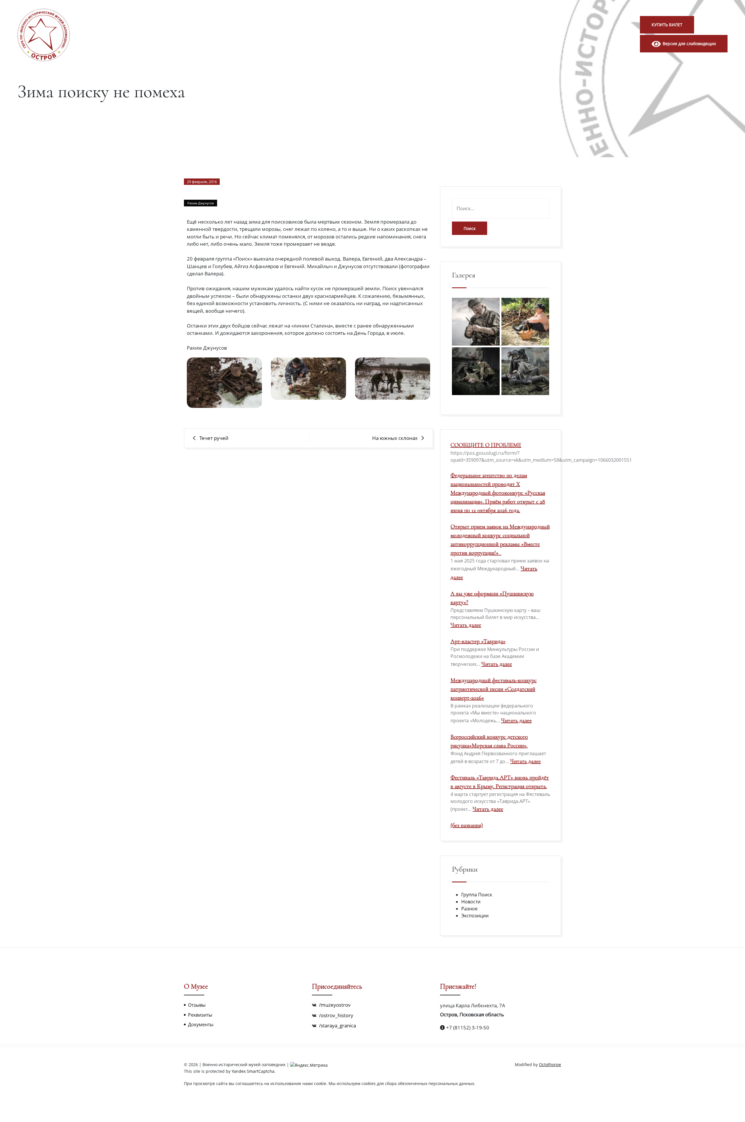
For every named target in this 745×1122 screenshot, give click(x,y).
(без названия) (466, 825)
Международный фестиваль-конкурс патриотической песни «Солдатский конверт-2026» (493, 689)
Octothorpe (550, 1064)
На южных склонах (395, 438)
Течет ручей (213, 438)
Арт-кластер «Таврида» (477, 641)
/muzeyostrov (334, 1004)
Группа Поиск (476, 894)
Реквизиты (200, 1015)
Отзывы (196, 1005)
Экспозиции (475, 915)
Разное (469, 908)
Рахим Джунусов (200, 203)
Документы (200, 1024)
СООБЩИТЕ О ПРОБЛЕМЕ (485, 445)
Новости (470, 901)
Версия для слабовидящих (688, 43)
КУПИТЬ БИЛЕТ (667, 24)
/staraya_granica (337, 1025)
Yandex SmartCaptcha (253, 1071)
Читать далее (465, 625)
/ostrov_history (335, 1015)
